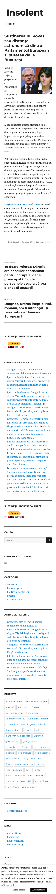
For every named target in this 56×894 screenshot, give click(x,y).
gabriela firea (12, 741)
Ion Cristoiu (24, 747)
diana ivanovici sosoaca (17, 735)
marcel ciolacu (13, 758)
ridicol (8, 775)
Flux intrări (13, 837)
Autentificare (14, 833)
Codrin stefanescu (15, 718)
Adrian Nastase (13, 701)
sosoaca (9, 781)
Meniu (11, 24)
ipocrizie (9, 753)
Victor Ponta (12, 787)
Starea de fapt (42, 242)
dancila (28, 730)
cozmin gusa (28, 724)
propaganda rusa (24, 764)
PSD (7, 770)
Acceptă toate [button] (38, 890)
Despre (8, 864)
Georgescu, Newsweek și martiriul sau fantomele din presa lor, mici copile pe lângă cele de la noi (27, 411)
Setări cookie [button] (19, 890)
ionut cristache (42, 747)
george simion (30, 741)
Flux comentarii (15, 840)
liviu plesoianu (42, 753)
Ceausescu (32, 713)
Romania (20, 775)
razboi (38, 770)
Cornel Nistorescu (38, 718)
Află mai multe (8, 885)
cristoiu (42, 724)
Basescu (36, 707)
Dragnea (38, 735)
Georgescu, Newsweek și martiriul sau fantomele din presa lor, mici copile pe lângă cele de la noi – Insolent (27, 423)
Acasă (7, 857)
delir (37, 730)
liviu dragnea (24, 753)
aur (27, 707)
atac (20, 707)
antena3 (9, 707)
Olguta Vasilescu (33, 758)
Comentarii (13, 584)
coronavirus (11, 724)
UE (29, 781)
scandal (40, 775)
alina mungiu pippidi (36, 701)
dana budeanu (13, 730)
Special (11, 595)
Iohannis (10, 747)
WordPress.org (15, 844)
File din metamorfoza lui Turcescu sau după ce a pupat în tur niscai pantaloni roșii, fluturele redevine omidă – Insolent (29, 445)
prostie (40, 764)
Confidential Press (17, 810)
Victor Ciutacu (42, 781)
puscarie (17, 770)
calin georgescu (14, 713)
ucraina (21, 781)
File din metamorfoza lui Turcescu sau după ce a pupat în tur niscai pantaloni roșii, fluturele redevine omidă (27, 660)
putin (29, 770)
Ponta (8, 764)
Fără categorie (14, 588)
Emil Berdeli (13, 242)
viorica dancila (29, 787)
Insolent (25, 12)
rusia (30, 775)
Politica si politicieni (18, 592)
